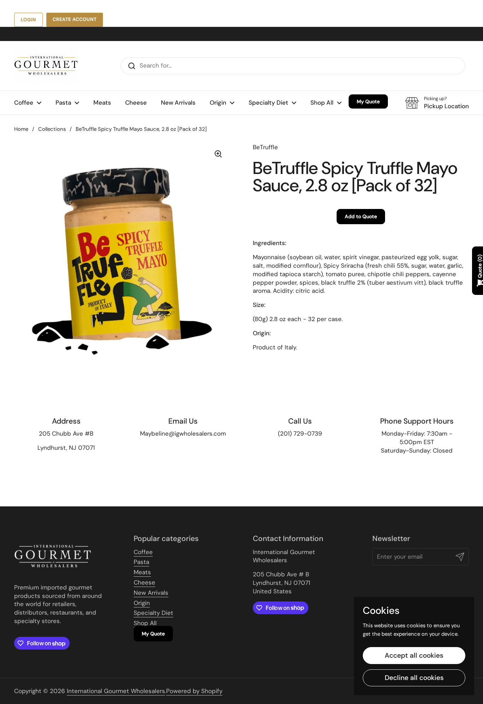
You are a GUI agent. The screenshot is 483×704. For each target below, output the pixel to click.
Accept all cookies (414, 655)
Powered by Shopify (194, 691)
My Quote (153, 633)
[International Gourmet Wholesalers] (46, 65)
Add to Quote (361, 216)
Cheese (144, 582)
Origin (142, 603)
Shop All (145, 623)
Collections (52, 129)
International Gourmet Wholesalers (116, 691)
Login (28, 20)
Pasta (141, 562)
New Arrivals (151, 593)
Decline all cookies (414, 677)
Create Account (75, 19)
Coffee (143, 552)
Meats (142, 572)
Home (21, 129)
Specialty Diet (153, 613)
